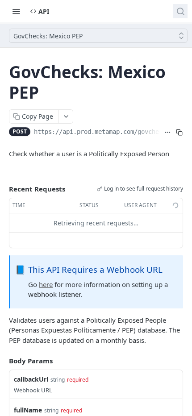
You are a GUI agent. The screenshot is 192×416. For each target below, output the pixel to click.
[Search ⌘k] (180, 11)
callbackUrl (31, 379)
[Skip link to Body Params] (2, 360)
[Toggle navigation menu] (16, 11)
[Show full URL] (168, 132)
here (46, 284)
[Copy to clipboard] (179, 132)
